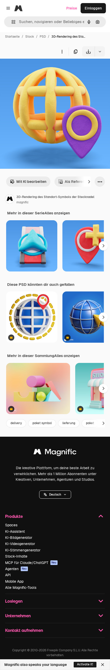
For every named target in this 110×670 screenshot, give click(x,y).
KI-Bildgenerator (18, 537)
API (8, 575)
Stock (29, 37)
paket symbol (42, 423)
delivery (16, 423)
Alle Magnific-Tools (20, 587)
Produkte (14, 516)
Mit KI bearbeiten (31, 181)
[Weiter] (89, 181)
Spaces (11, 525)
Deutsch (55, 495)
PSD (43, 37)
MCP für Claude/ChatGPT (31, 562)
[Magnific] (55, 453)
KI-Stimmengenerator (22, 550)
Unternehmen (18, 615)
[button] (55, 494)
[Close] (103, 665)
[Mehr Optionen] (62, 51)
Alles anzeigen (57, 213)
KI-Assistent (15, 531)
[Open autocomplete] (11, 22)
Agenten (16, 569)
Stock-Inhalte (16, 556)
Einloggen (93, 8)
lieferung (68, 423)
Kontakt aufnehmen (24, 630)
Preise (71, 8)
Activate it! (85, 664)
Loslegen (14, 601)
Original (33, 68)
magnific (22, 202)
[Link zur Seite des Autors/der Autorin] (9, 199)
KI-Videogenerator (20, 543)
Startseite (12, 37)
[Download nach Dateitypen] (100, 51)
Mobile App (14, 581)
